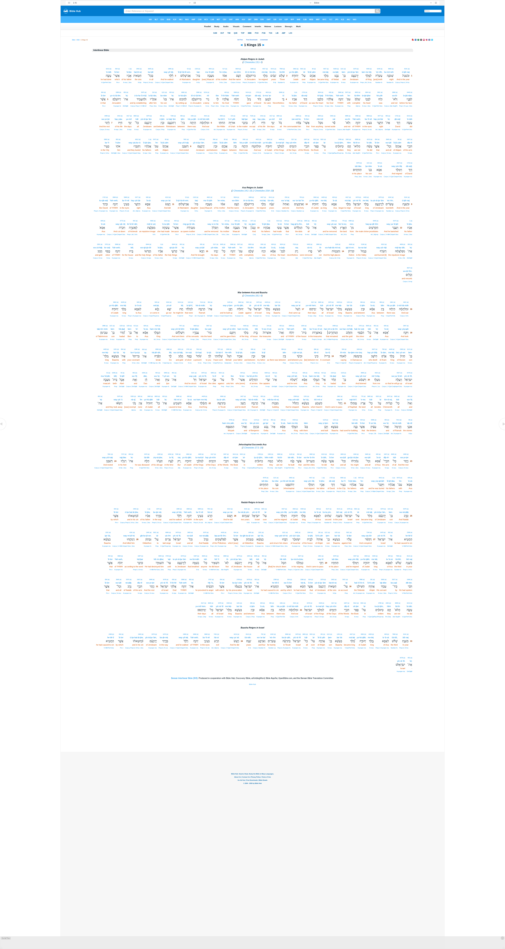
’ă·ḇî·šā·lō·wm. (184, 72)
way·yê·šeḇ (241, 399)
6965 (183, 92)
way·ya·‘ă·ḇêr (392, 224)
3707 (209, 579)
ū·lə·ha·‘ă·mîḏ (140, 95)
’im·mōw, (223, 72)
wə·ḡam (252, 224)
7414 (201, 302)
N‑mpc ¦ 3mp (312, 316)
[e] (409, 69)
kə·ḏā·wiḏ (103, 200)
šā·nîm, (272, 72)
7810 (197, 349)
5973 (346, 92)
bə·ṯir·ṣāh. (221, 399)
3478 (357, 197)
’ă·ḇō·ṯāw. (266, 224)
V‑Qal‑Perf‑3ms (323, 82)
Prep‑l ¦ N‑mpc (279, 153)
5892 (105, 139)
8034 (237, 69)
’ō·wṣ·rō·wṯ (266, 329)
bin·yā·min (254, 423)
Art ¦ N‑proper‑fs (200, 316)
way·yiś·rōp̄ (381, 247)
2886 (103, 326)
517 (224, 69)
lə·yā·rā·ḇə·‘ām (377, 200)
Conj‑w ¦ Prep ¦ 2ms (296, 363)
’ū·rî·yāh (231, 119)
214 (318, 326)
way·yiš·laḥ (292, 376)
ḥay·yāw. (118, 119)
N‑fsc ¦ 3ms (223, 82)
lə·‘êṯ (171, 457)
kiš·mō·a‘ (318, 399)
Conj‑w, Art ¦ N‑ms (346, 339)
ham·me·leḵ (155, 329)
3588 (280, 92)
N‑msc (343, 82)
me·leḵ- (338, 305)
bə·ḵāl (150, 72)
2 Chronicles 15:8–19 (263, 191)
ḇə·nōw (368, 166)
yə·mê (272, 119)
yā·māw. (214, 247)
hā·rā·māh (396, 423)
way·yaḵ (192, 376)
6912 (136, 139)
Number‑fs (390, 82)
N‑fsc (198, 82)
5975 (142, 92)
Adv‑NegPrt (356, 153)
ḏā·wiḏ (397, 119)
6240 (378, 69)
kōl (280, 119)
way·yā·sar (332, 224)
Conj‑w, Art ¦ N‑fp (334, 258)
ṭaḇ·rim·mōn (102, 329)
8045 (160, 556)
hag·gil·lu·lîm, (296, 224)
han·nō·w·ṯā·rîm (331, 329)
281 (319, 532)
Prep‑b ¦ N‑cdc (367, 129)
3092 (290, 478)
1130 (128, 326)
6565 (157, 349)
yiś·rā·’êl (330, 305)
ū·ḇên (162, 119)
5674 (394, 221)
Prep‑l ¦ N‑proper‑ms (377, 211)
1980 (169, 69)
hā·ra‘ (210, 512)
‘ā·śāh (108, 72)
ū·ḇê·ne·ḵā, (297, 352)
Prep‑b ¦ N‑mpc (317, 339)
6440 (408, 92)
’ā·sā (380, 166)
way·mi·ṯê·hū (129, 536)
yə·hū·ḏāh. (293, 72)
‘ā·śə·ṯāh (166, 224)
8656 (221, 396)
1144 (255, 420)
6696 (167, 532)
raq (253, 119)
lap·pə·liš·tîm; (220, 536)
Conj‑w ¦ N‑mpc (146, 258)
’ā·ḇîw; (322, 481)
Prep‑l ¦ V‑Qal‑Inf (340, 363)
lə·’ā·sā (138, 305)
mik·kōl (320, 119)
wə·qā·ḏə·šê (145, 247)
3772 (121, 221)
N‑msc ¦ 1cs (261, 363)
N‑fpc (140, 82)
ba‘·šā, (306, 399)
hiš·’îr (216, 559)
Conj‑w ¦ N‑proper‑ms (401, 522)
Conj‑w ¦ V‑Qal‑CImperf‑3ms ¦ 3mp (224, 339)
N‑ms (207, 106)
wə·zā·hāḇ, (178, 352)
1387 (264, 420)
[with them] (306, 419)
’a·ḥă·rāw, (152, 95)
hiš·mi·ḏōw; (159, 559)
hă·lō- (279, 457)
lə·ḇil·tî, (190, 305)
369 (139, 396)
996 (181, 116)
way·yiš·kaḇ (183, 142)
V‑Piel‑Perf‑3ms (407, 593)
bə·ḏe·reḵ (157, 512)
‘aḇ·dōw (383, 583)
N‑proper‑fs (210, 82)
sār (334, 119)
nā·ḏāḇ (128, 583)
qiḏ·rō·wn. (350, 247)
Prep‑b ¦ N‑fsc (104, 153)
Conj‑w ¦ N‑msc (236, 82)
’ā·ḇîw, (160, 247)
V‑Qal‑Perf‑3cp (277, 234)
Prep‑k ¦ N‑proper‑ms (101, 211)
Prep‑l (191, 316)
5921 (301, 69)
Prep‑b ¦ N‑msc (148, 82)
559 (343, 349)
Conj (282, 106)
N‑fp (274, 82)
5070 (404, 509)
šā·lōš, (398, 559)
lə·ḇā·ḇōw (366, 95)
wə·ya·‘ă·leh (397, 376)
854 (122, 349)
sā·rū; (309, 247)
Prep (303, 82)
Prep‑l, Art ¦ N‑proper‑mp (218, 546)
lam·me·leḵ (367, 72)
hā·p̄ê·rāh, (156, 352)
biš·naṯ (339, 512)
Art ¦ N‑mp (293, 153)
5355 (132, 396)
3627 (408, 268)
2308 (295, 396)
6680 (297, 116)
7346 (172, 116)
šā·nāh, (271, 200)
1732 (303, 92)
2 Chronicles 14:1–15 (242, 191)
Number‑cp (389, 211)
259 (286, 197)
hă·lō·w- (356, 142)
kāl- (137, 119)
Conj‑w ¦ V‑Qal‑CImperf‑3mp (131, 153)
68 (409, 420)
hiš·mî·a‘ (177, 399)
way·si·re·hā (213, 224)
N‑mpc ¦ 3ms (329, 106)
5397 (195, 556)
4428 (367, 69)
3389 (252, 69)
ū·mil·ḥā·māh (203, 119)
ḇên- (183, 119)
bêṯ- (304, 329)
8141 (405, 69)
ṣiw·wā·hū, (296, 119)
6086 (372, 420)
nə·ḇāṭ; (336, 72)
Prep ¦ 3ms (153, 106)
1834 (358, 349)
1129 (228, 302)
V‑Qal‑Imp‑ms (167, 363)
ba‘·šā (349, 305)
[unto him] (232, 372)
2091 (98, 244)
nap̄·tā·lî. (353, 399)
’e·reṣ (363, 399)
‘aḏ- (169, 559)
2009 (227, 349)
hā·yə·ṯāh (192, 119)
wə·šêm (237, 72)
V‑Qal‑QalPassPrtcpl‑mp (336, 153)
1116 (336, 244)
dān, (145, 376)
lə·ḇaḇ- (282, 247)
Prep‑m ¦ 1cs (376, 386)
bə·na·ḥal (362, 247)
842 (134, 221)
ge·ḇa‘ (265, 423)
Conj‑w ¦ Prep (160, 129)
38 (313, 69)
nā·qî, (133, 399)
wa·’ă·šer (288, 583)
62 (107, 373)
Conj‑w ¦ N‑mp (407, 281)
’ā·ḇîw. (294, 95)
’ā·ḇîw (129, 72)
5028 (335, 69)
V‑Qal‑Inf (180, 316)
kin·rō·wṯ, (388, 399)
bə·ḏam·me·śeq (355, 352)
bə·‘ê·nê (368, 119)
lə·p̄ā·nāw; (407, 95)
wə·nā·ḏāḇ (403, 512)
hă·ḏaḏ (122, 329)
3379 (354, 69)
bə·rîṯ (327, 352)
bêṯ (132, 247)
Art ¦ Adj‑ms (379, 129)
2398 (408, 532)
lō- (320, 247)
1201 (348, 302)
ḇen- (328, 536)
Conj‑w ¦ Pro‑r (287, 593)
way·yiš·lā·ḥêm (177, 329)
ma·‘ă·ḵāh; (105, 376)
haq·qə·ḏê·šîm (372, 224)
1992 (347, 139)
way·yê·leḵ (168, 72)
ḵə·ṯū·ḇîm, (258, 457)
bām (306, 423)
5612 (315, 139)
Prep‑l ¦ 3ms (215, 106)
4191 (131, 532)
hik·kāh (283, 559)
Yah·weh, (119, 559)
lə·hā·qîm (182, 95)
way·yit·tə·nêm (229, 329)
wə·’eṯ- (281, 329)
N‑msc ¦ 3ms (127, 82)
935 (201, 244)
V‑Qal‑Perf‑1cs (218, 363)
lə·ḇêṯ (310, 536)
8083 (389, 69)
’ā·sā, (273, 247)
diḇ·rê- (386, 457)
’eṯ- (172, 95)
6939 (350, 244)
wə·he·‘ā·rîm (309, 457)
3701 (106, 244)
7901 (184, 139)
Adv (254, 129)
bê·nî (316, 352)
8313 (382, 244)
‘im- (348, 95)
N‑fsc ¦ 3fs (401, 258)
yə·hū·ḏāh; (267, 142)
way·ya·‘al (295, 305)
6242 (389, 197)
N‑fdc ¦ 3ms (122, 468)
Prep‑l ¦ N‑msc (308, 546)
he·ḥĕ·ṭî (409, 536)
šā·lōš (282, 72)
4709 (230, 420)
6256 (169, 454)
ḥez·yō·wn (400, 352)
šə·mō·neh (388, 72)
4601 (210, 69)
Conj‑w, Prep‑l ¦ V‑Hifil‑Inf (138, 106)
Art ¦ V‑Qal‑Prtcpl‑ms (370, 363)
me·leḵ (366, 200)
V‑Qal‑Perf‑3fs (191, 129)
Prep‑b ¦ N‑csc (156, 522)
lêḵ (170, 352)
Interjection (227, 363)
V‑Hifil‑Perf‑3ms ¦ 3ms (157, 569)
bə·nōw (163, 95)
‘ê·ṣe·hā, (372, 423)
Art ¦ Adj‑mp (374, 234)
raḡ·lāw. (123, 457)
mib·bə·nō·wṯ (273, 399)
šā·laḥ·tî (219, 352)
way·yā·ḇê (199, 247)
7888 (360, 579)
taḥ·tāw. (358, 166)
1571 (252, 221)
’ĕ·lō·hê (173, 583)
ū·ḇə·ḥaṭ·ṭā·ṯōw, (131, 512)
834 (116, 69)
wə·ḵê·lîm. (407, 271)
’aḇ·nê (409, 423)
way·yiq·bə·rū (134, 142)
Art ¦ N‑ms (360, 339)
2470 (145, 454)
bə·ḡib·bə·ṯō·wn (246, 536)
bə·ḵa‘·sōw (237, 583)
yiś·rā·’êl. (381, 536)
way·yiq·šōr (367, 536)
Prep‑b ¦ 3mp (304, 433)
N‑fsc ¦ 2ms (136, 363)
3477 (379, 116)
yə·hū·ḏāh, (238, 305)
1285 (326, 349)
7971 (180, 326)
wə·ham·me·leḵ (200, 399)
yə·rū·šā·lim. (115, 95)
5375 (118, 396)
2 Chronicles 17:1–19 (252, 448)
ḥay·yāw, (261, 119)
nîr (208, 95)
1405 (249, 532)
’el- (136, 329)
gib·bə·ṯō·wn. (145, 536)
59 (121, 373)
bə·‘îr (107, 142)
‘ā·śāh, (369, 142)
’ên (141, 399)
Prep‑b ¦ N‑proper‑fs (249, 82)
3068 (339, 92)
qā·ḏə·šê (173, 247)
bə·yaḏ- (208, 329)
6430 (222, 532)
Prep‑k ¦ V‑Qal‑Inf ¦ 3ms (295, 569)
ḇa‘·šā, (261, 536)
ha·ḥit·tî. (221, 119)
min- (352, 224)
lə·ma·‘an (267, 95)
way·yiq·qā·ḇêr (377, 481)
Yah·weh (339, 95)
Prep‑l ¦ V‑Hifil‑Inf (181, 106)
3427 (373, 349)
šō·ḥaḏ (198, 352)
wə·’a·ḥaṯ (285, 200)
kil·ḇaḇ (320, 95)
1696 (408, 579)
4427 (324, 69)
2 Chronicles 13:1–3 (252, 62)
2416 (261, 116)
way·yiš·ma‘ (361, 376)
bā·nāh (355, 423)
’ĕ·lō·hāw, (329, 95)
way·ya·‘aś (166, 200)
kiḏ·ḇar (140, 559)
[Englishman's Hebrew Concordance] (218, 92)
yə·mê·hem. (311, 305)
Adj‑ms (358, 106)
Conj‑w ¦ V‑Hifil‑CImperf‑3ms (389, 234)
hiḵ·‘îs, (211, 583)
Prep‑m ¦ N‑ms (318, 129)
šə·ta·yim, (327, 512)
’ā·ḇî (263, 352)
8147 (327, 509)
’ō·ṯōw (117, 142)
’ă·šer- (117, 72)
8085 (362, 373)
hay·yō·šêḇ (372, 352)
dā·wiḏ (304, 95)
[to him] (217, 92)
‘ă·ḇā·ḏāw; (194, 329)
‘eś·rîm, (390, 200)
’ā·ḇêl (122, 376)
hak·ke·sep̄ (359, 329)
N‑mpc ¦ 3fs (372, 433)
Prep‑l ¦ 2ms (207, 363)
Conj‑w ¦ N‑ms (97, 258)
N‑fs (272, 211)
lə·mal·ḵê (280, 142)
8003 (356, 92)
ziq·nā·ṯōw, (158, 457)
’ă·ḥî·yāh (319, 536)
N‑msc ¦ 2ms (238, 363)
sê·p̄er (316, 142)
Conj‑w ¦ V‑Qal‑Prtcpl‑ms (151, 316)
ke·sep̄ (107, 247)
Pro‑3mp (348, 153)
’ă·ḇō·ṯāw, (147, 142)
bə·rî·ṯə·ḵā (135, 352)
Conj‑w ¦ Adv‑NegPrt (390, 106)
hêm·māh (269, 457)
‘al (380, 399)
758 (383, 349)
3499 (106, 116)
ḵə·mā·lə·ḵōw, (297, 559)
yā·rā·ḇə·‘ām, (380, 512)
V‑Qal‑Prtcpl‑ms (166, 316)
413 (134, 326)
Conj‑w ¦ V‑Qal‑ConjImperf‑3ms (392, 386)
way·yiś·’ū (118, 399)
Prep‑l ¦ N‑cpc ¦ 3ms (405, 106)
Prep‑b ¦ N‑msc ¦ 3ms (235, 593)
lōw (217, 95)
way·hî (339, 399)
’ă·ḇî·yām (311, 72)
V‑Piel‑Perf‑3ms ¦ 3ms (294, 129)
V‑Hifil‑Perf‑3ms (176, 410)
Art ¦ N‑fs (344, 234)
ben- (344, 72)
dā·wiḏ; (409, 166)
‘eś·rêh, (379, 72)
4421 (205, 116)
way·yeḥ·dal (293, 399)
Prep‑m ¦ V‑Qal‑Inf (273, 410)
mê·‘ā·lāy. (376, 376)
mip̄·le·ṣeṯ (151, 224)
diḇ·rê (409, 142)
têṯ (182, 305)
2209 (158, 454)
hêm (349, 142)
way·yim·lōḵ (397, 166)
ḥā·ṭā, (303, 583)
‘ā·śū (279, 224)
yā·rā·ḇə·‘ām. (199, 142)
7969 (281, 69)
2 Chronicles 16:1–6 (252, 296)
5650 (195, 326)
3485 (296, 532)
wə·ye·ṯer (106, 119)
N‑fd (248, 522)
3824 (366, 92)
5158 (362, 244)
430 (330, 92)
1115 (189, 302)
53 (188, 69)
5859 (165, 373)
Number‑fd (327, 522)
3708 (238, 579)
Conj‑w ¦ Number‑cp (297, 211)
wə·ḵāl (388, 142)
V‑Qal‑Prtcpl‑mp (165, 546)
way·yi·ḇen (227, 305)
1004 (129, 244)
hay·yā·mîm (291, 142)
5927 (296, 302)
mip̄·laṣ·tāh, (400, 247)
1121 (342, 69)
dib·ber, (409, 583)
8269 (266, 373)
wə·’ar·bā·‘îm (298, 200)
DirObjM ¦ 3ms (115, 153)
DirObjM (171, 106)
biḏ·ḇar (245, 119)
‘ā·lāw (349, 536)
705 (300, 197)
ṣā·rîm (168, 536)
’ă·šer (103, 95)
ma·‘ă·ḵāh (209, 72)
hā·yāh (379, 95)
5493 (331, 116)
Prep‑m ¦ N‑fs (190, 234)
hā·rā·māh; (200, 305)
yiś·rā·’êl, (408, 376)
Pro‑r (118, 82)
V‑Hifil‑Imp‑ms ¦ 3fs (154, 363)
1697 (244, 116)
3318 (167, 302)
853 (170, 92)
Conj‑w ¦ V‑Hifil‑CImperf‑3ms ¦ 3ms (276, 546)
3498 (334, 326)
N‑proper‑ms (354, 82)
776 (343, 221)
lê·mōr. (343, 352)
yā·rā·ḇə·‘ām (352, 72)
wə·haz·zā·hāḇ (346, 329)
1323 (196, 69)
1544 (298, 221)
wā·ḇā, (156, 305)
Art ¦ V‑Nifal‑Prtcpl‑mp (331, 339)
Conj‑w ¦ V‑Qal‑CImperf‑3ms (164, 82)
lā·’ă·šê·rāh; (132, 224)
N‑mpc (272, 129)
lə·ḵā (209, 352)
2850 (221, 116)
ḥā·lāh (146, 457)
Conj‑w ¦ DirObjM (278, 339)
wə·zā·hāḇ (97, 247)
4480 (350, 221)
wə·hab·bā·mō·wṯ (332, 247)
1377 (191, 221)
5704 (167, 556)
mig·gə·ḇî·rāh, (189, 224)
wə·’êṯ (134, 376)
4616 (267, 92)
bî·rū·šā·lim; (250, 72)
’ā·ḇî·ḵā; (239, 352)
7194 (368, 532)
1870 (157, 509)
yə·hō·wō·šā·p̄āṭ (287, 481)
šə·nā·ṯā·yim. (243, 512)
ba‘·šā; (335, 423)
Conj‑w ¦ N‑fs (205, 129)
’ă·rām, (383, 352)
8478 (358, 163)
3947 (404, 326)
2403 (137, 69)
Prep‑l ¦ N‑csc (168, 468)
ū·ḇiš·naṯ (406, 72)
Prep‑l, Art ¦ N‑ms (366, 82)
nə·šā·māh (194, 559)
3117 (270, 116)
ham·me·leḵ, (243, 329)
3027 (207, 326)
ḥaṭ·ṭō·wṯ (138, 72)
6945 (374, 221)
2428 (254, 373)
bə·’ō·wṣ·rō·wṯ (316, 329)
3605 (149, 69)
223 (232, 116)
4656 (151, 221)
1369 (354, 454)
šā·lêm (357, 95)
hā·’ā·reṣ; (343, 224)
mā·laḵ (326, 72)
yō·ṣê (168, 305)
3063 (294, 69)
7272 (122, 454)
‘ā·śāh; (409, 606)
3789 (339, 139)
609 (378, 163)
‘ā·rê (214, 376)
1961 (378, 92)
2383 (401, 349)
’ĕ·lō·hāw (225, 95)
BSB (78, 40)
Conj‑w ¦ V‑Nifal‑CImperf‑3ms (374, 491)
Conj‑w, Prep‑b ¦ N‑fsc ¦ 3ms (129, 522)
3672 (388, 396)
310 (153, 92)
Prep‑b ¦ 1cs (314, 363)
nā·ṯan (248, 95)
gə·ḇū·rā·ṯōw (353, 457)
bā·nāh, (291, 457)
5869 (368, 116)
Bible (73, 40)
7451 (208, 509)
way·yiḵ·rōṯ (120, 224)
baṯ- (198, 72)
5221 (192, 373)
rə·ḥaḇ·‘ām (171, 119)
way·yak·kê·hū (281, 536)
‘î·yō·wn (165, 376)
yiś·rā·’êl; (357, 200)
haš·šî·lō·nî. (359, 583)
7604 (215, 556)
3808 (393, 92)
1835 (143, 373)
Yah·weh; (356, 119)
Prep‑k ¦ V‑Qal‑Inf (316, 410)
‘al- (304, 72)
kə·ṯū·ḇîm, (339, 142)
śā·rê (267, 376)
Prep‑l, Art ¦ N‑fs (132, 234)
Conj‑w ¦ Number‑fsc (282, 211)
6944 (173, 244)
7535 (251, 116)
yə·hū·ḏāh (148, 399)
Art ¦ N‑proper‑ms (219, 129)
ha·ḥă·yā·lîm (252, 376)
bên (235, 142)
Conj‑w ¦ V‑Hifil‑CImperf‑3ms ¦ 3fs (207, 234)
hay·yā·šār (378, 119)
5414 (247, 92)
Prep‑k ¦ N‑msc (318, 106)
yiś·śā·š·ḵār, (294, 536)
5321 (353, 396)
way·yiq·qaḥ (403, 329)
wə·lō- (394, 95)
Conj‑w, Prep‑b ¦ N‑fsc (402, 82)
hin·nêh (228, 352)
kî (283, 95)
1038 (113, 373)
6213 (107, 69)
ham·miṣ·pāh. (228, 423)
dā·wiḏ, (258, 95)
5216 (205, 92)
